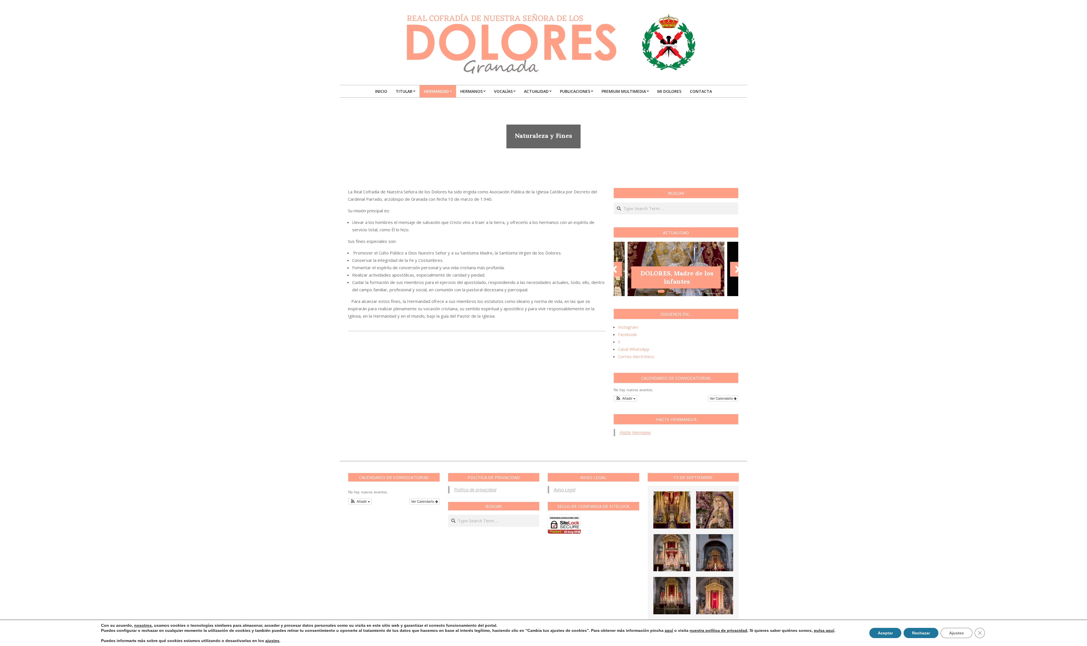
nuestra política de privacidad (718, 630)
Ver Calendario (722, 398)
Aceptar (885, 633)
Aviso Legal (564, 490)
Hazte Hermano (635, 432)
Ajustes (956, 633)
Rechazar (921, 633)
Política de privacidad (475, 490)
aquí (669, 630)
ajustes (272, 640)
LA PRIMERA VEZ (677, 281)
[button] (625, 398)
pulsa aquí (824, 630)
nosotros (143, 625)
